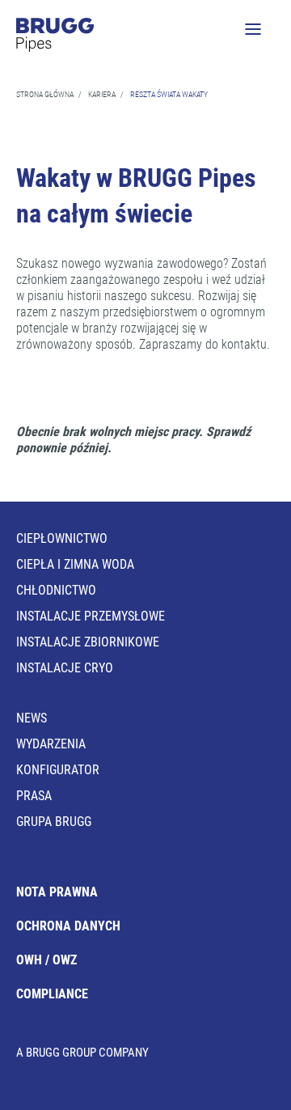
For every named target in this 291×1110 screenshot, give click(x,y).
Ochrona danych (68, 926)
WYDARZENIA (51, 744)
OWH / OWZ (46, 960)
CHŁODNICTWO (56, 590)
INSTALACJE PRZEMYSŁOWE (90, 616)
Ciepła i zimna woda (75, 564)
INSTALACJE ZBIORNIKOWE (87, 642)
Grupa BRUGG (53, 821)
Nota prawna (57, 892)
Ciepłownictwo (62, 538)
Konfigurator (57, 769)
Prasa (34, 795)
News (31, 718)
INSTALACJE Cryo (64, 668)
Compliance (52, 994)
